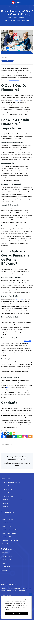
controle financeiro (14, 80)
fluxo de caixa (19, 299)
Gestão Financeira (7, 523)
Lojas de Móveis (7, 486)
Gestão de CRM (6, 537)
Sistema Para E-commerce (9, 544)
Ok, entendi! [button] (16, 613)
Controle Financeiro (7, 61)
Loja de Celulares (7, 489)
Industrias (5, 503)
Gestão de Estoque (7, 526)
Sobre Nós (5, 553)
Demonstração (6, 567)
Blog (3, 563)
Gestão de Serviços (7, 519)
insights (8, 387)
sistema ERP (27, 341)
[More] (14, 433)
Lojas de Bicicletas (7, 493)
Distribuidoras (6, 507)
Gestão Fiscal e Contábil (9, 533)
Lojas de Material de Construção (11, 482)
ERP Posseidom (7, 556)
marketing (4, 58)
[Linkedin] (8, 433)
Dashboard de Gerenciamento (10, 540)
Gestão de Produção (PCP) (9, 530)
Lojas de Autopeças (8, 496)
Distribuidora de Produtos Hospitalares (13, 500)
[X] (5, 433)
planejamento (17, 100)
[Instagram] (25, 436)
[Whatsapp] (10, 433)
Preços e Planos (6, 560)
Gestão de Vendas (7, 516)
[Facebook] (2, 433)
